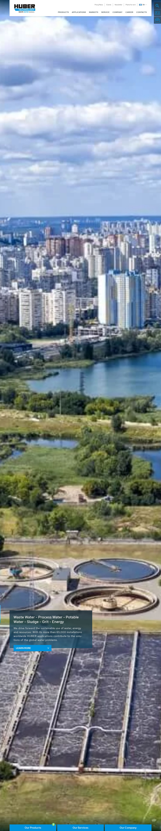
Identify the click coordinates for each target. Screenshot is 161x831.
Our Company (128, 827)
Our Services (80, 827)
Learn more (23, 648)
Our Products (33, 827)
